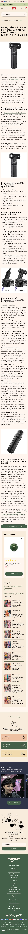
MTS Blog (7, 586)
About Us (14, 883)
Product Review (13, 20)
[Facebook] (13, 915)
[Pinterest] (20, 915)
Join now (14, 848)
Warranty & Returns (14, 872)
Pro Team (14, 887)
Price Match (14, 877)
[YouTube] (17, 915)
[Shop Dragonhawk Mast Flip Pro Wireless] (14, 165)
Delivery (14, 870)
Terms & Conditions (14, 889)
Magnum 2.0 (14, 895)
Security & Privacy (14, 891)
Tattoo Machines (14, 906)
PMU (14, 910)
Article (20, 586)
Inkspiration (19, 593)
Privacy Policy (23, 926)
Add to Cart (14, 573)
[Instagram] (7, 915)
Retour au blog (15, 717)
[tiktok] (10, 915)
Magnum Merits (14, 875)
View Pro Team (14, 802)
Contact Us (14, 868)
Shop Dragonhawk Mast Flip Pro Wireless (14, 527)
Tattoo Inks (14, 905)
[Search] (24, 14)
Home (3, 20)
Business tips (8, 590)
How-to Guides (9, 593)
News (14, 586)
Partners (14, 896)
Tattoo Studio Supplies (14, 908)
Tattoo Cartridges (14, 903)
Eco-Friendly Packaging (14, 893)
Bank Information (14, 873)
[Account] (22, 8)
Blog (7, 20)
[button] (2, 8)
